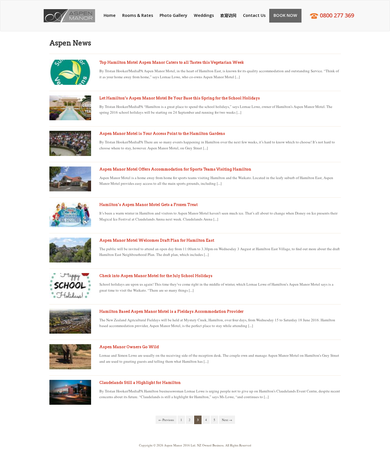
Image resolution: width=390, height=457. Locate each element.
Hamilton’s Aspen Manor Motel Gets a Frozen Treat (148, 205)
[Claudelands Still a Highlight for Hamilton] (70, 392)
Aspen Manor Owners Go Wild (129, 347)
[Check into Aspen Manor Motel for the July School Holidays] (70, 285)
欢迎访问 (228, 15)
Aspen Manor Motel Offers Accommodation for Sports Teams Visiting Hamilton (175, 169)
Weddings (204, 15)
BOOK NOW (285, 15)
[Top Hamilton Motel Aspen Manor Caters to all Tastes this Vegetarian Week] (70, 72)
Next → (227, 420)
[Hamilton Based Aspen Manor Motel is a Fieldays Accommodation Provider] (70, 321)
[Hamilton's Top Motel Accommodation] (69, 15)
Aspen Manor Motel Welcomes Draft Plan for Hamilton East (156, 240)
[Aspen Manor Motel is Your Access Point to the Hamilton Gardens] (70, 143)
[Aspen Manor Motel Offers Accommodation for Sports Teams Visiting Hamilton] (70, 179)
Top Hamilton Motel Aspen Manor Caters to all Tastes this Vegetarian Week (171, 62)
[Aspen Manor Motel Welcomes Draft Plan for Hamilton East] (70, 250)
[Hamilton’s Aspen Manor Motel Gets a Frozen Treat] (70, 214)
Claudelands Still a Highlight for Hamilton (140, 382)
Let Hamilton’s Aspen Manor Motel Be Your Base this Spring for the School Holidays (179, 98)
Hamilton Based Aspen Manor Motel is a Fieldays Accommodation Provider (171, 311)
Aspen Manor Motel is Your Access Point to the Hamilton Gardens (162, 133)
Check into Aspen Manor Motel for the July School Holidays (155, 276)
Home (110, 15)
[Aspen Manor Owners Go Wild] (70, 356)
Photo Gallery (173, 15)
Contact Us (254, 15)
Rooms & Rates (137, 15)
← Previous (166, 420)
